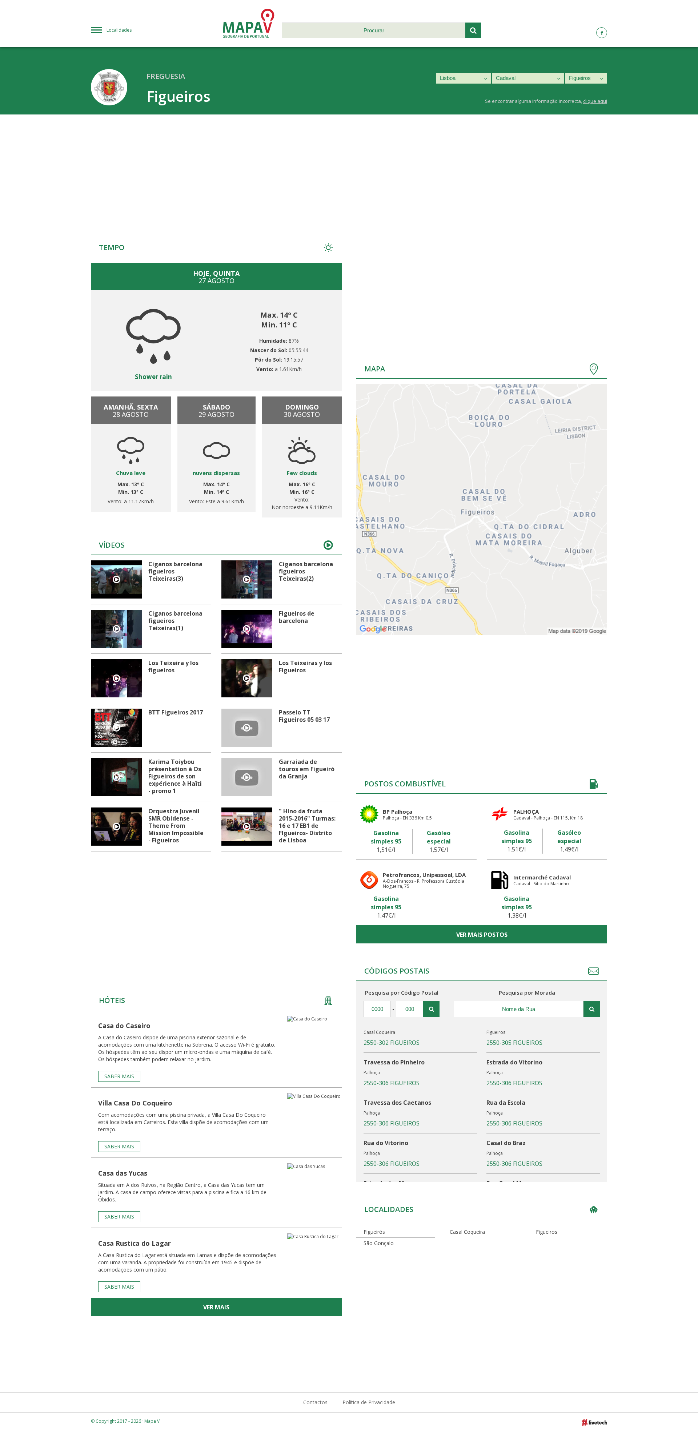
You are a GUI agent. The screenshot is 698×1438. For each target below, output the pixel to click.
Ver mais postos (482, 935)
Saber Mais (119, 1076)
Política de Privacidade (368, 1402)
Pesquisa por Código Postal (401, 992)
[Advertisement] (349, 169)
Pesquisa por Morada (527, 992)
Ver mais (216, 1307)
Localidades (119, 30)
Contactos (315, 1402)
